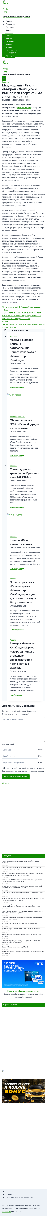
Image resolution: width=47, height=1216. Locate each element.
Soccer (9, 21)
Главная (9, 1191)
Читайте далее (17, 387)
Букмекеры (11, 24)
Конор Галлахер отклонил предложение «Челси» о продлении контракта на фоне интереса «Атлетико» (22, 874)
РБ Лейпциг (22, 307)
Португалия (11, 53)
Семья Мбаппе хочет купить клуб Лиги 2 (15, 947)
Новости (13, 417)
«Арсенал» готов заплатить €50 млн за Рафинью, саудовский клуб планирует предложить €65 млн (22, 887)
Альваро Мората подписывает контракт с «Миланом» (19, 923)
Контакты (10, 1194)
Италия (9, 47)
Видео (8, 30)
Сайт (40, 762)
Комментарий (8, 744)
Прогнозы (10, 27)
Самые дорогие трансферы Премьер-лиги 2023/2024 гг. (24, 473)
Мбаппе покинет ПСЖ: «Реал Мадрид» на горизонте (24, 424)
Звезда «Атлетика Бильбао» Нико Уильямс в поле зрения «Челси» (23, 324)
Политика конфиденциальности (19, 1197)
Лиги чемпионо (24, 108)
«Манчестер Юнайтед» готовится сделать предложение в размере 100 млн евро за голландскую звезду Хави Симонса (22, 905)
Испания (9, 44)
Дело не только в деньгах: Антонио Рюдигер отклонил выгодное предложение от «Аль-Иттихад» (23, 899)
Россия (9, 35)
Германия (10, 41)
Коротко (5, 82)
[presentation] (25, 403)
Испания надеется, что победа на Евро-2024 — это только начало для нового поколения (21, 941)
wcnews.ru (6, 1212)
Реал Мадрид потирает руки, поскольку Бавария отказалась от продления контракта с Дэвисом (22, 911)
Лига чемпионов (9, 307)
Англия (9, 38)
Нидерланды (11, 50)
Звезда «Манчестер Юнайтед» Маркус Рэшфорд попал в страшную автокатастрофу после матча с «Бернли (23, 655)
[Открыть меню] (4, 78)
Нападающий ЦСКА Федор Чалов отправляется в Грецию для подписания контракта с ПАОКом (22, 880)
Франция (10, 56)
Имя (40, 750)
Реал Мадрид (34, 307)
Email (41, 756)
